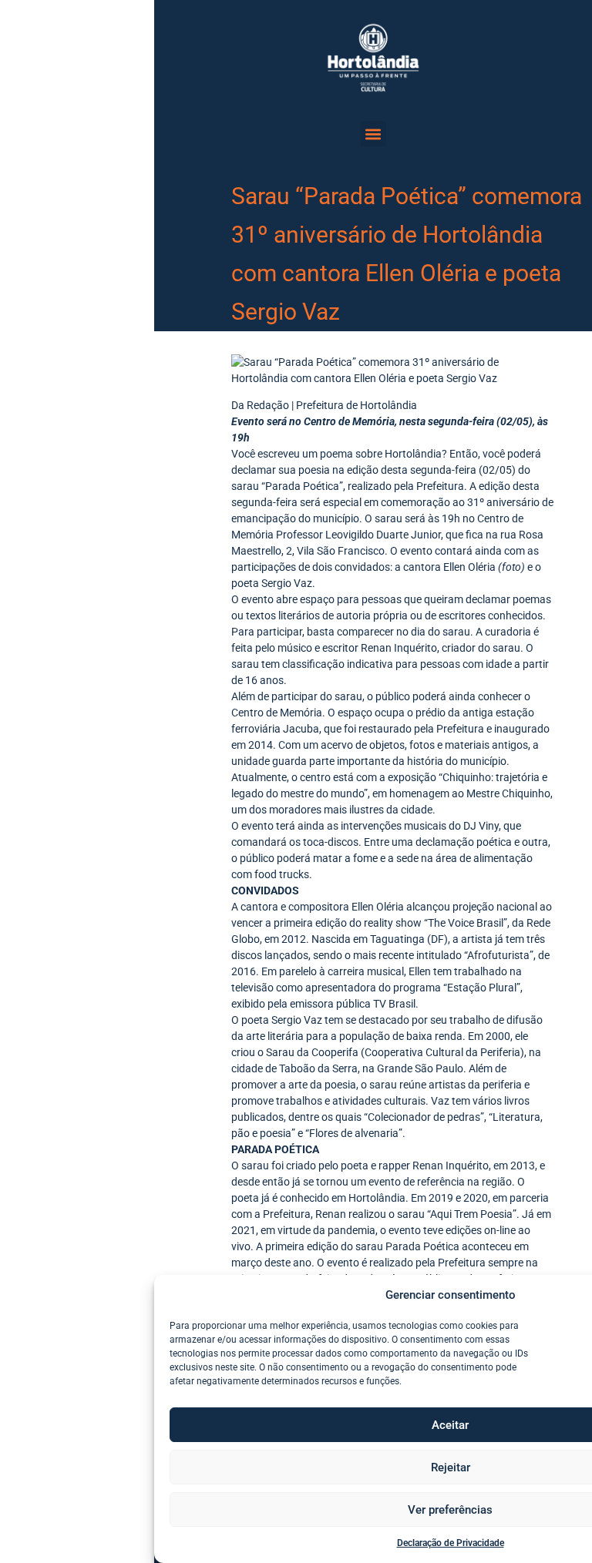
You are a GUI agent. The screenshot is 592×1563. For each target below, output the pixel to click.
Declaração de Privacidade (450, 1543)
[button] (373, 133)
